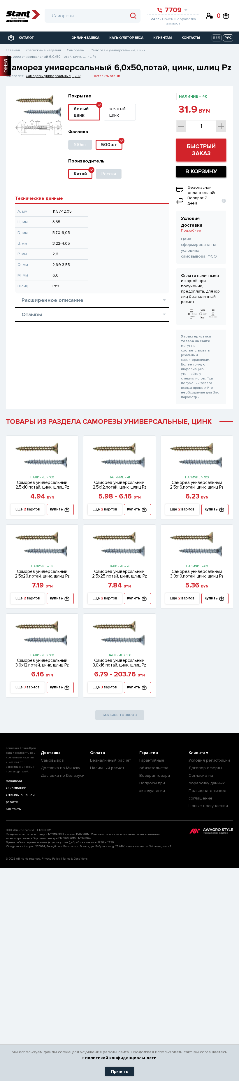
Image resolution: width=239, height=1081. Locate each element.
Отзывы (32, 314)
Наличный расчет (107, 767)
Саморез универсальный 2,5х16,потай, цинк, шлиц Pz (197, 484)
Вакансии (14, 781)
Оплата (97, 752)
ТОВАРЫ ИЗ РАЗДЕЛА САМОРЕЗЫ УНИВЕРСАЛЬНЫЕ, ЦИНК (109, 421)
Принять (119, 1071)
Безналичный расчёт (110, 760)
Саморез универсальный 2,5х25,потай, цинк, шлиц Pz (119, 573)
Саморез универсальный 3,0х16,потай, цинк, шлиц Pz (119, 662)
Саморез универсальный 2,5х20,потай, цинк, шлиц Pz (42, 573)
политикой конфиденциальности (121, 1057)
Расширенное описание (52, 300)
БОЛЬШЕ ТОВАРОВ (120, 715)
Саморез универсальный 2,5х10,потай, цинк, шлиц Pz (42, 484)
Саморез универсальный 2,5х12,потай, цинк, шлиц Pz (119, 484)
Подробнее (191, 230)
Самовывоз (52, 760)
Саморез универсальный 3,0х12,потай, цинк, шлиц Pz (42, 662)
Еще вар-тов (27, 509)
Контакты (14, 809)
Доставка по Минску (60, 767)
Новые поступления (208, 805)
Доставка (51, 752)
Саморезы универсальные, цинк (53, 76)
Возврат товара (154, 775)
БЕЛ (216, 38)
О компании (16, 788)
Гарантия (148, 752)
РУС (228, 38)
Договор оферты (205, 767)
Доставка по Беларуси (63, 775)
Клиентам (198, 752)
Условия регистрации (209, 760)
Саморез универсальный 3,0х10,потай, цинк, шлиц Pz (197, 573)
